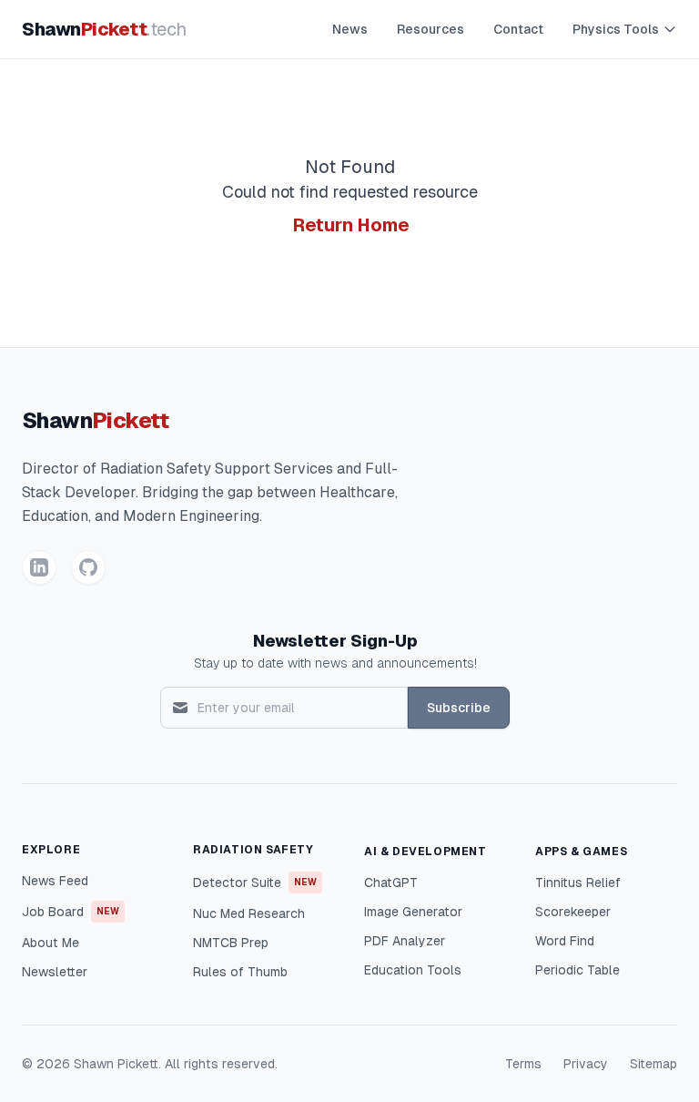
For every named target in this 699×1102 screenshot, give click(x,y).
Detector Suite (255, 882)
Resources (430, 29)
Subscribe (459, 707)
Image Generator (413, 911)
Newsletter (54, 971)
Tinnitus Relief (578, 882)
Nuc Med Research (249, 913)
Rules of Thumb (240, 971)
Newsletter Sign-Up (335, 640)
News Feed (55, 880)
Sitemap (653, 1063)
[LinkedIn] (39, 567)
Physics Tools (615, 29)
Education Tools (412, 970)
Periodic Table (577, 970)
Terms (523, 1063)
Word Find (564, 941)
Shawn (104, 29)
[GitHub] (88, 567)
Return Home (351, 225)
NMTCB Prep (230, 942)
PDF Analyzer (404, 941)
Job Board (70, 911)
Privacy (585, 1063)
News (350, 29)
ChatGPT (391, 882)
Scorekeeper (573, 911)
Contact (518, 29)
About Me (50, 942)
